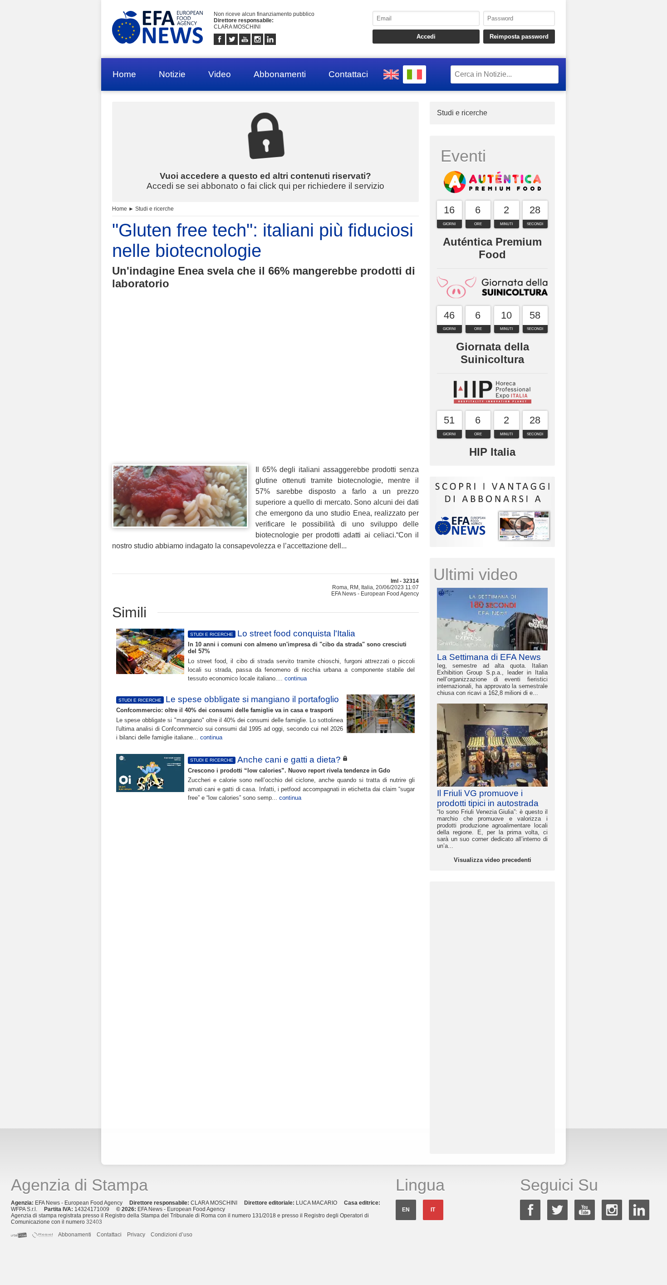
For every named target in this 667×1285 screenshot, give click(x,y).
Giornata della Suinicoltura (492, 352)
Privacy (136, 1234)
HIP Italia (492, 452)
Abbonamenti (280, 74)
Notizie (172, 74)
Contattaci (348, 74)
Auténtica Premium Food (492, 248)
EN (406, 1209)
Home (124, 74)
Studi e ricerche (154, 209)
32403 (94, 1222)
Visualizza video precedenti (492, 860)
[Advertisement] (265, 393)
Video (219, 74)
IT (433, 1209)
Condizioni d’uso (171, 1234)
